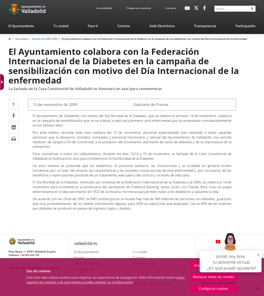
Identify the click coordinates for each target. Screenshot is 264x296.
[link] (104, 8)
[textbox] (231, 9)
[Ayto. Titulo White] (33, 9)
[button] (252, 9)
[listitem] (21, 27)
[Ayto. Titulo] (25, 241)
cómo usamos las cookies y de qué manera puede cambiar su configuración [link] (105, 279)
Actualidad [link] (21, 39)
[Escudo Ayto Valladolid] (12, 241)
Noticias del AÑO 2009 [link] (45, 39)
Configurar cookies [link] (213, 288)
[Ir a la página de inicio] (14, 9)
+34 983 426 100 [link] (29, 255)
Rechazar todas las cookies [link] (213, 277)
